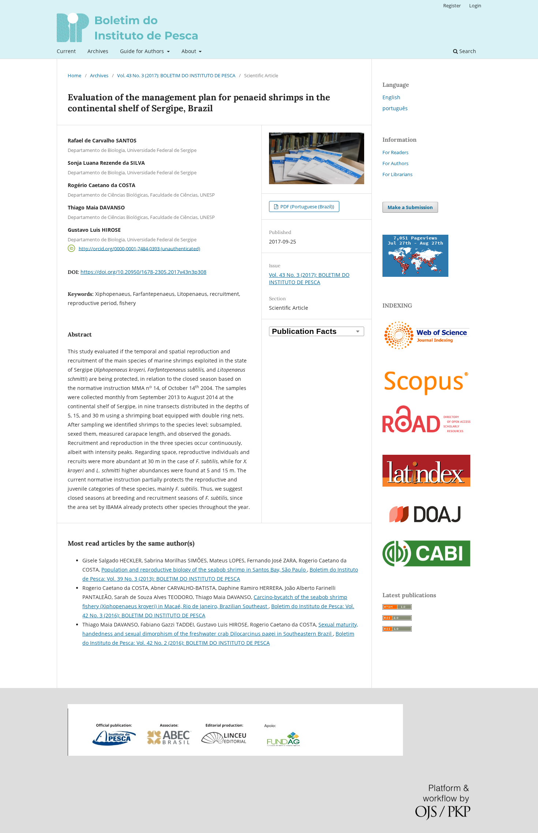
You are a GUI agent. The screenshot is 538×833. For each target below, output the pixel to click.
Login (475, 5)
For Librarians (397, 174)
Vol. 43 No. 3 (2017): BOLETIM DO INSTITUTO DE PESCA (176, 75)
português (395, 108)
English (391, 97)
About (190, 51)
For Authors (395, 163)
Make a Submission (410, 207)
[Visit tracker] (415, 274)
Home (74, 75)
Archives (97, 51)
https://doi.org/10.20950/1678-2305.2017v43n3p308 (143, 271)
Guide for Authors (142, 51)
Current (66, 51)
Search (467, 51)
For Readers (395, 152)
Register (452, 5)
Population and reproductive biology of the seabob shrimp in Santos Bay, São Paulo (204, 569)
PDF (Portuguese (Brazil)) (306, 206)
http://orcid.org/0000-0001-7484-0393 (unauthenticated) (139, 248)
